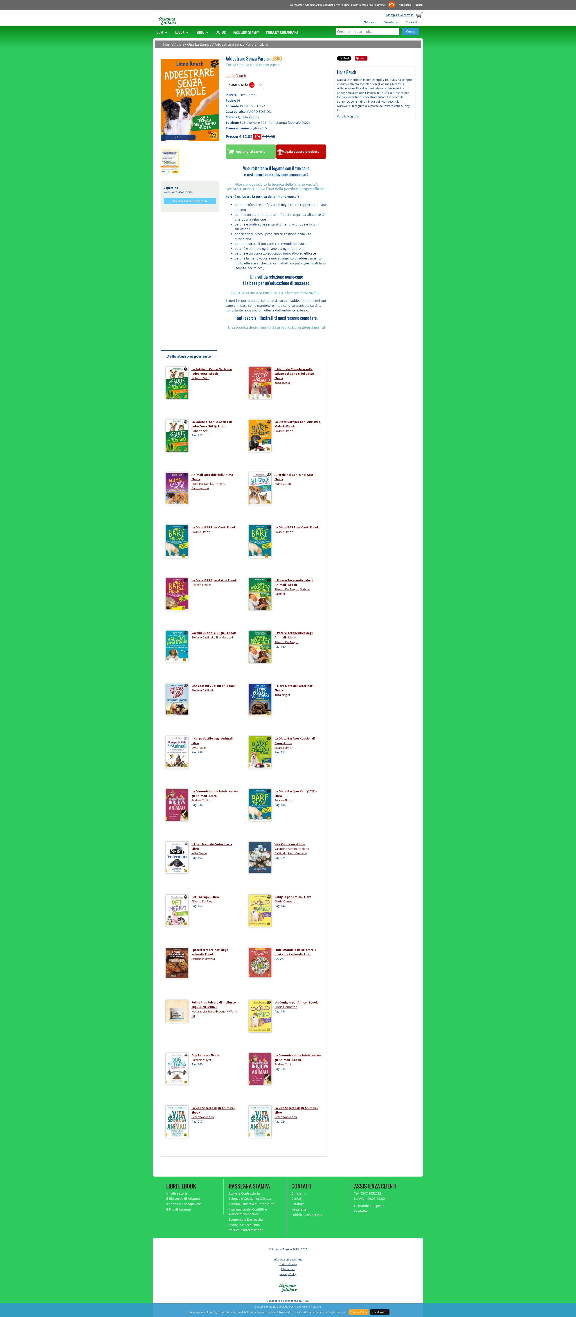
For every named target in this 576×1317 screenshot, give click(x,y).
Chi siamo (369, 22)
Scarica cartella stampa (190, 201)
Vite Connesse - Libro (289, 844)
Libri (160, 32)
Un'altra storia (177, 1193)
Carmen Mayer (201, 1060)
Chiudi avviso (380, 1312)
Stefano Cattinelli (202, 637)
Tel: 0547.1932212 (367, 1193)
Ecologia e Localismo (244, 1225)
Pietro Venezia (297, 853)
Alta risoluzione (182, 192)
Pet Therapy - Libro (205, 897)
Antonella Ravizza (203, 959)
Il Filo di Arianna (178, 1209)
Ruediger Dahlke (202, 484)
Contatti (411, 22)
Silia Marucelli (225, 637)
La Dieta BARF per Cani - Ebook (213, 527)
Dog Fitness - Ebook (205, 1055)
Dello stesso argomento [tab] (188, 356)
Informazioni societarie (288, 1259)
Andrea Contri (200, 800)
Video (200, 32)
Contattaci (361, 1211)
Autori (221, 32)
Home (168, 44)
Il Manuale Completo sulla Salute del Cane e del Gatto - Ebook (294, 373)
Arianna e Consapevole (183, 1204)
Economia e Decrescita (246, 1219)
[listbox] (245, 85)
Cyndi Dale (198, 748)
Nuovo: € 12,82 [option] (241, 85)
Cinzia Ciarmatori (285, 901)
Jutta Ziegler (282, 383)
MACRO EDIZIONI (259, 111)
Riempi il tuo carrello (400, 15)
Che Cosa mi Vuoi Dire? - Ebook (213, 686)
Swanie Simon (283, 431)
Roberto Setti (200, 378)
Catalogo (297, 1204)
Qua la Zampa (248, 117)
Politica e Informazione (246, 1230)
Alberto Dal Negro (286, 589)
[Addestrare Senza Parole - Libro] (190, 100)
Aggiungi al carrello (251, 151)
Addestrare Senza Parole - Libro (241, 44)
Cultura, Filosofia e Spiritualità (251, 1204)
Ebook (180, 32)
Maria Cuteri (282, 484)
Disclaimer (288, 1269)
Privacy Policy (358, 1312)
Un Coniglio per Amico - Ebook (296, 1002)
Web (167, 192)
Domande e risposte (369, 1206)
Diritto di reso (288, 1264)
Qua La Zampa (199, 44)
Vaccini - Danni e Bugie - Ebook (213, 633)
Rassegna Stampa (246, 32)
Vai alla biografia (348, 116)
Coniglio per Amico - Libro (292, 897)
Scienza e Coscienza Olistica (250, 1198)
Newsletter (391, 22)
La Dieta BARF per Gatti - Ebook (214, 580)
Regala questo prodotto (301, 151)
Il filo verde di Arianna (183, 1198)
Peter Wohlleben (202, 1117)
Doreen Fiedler (201, 585)
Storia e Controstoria (244, 1193)
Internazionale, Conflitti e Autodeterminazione (248, 1211)
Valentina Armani (285, 849)
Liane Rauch (236, 75)
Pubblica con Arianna (282, 32)
